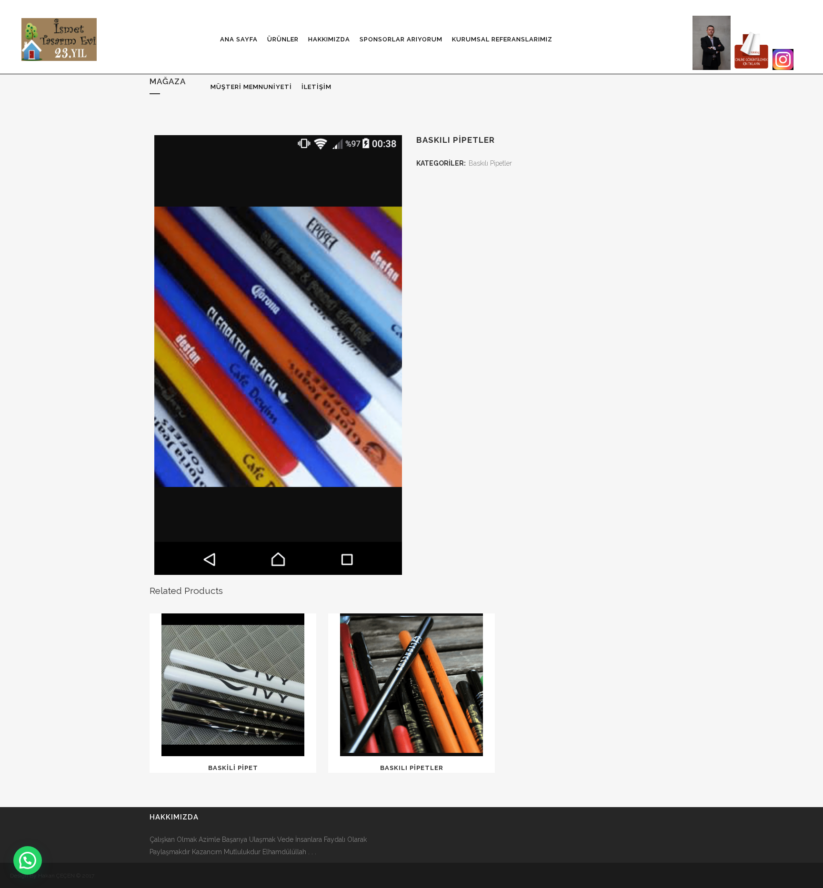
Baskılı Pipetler (490, 163)
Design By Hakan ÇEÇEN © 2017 (52, 875)
